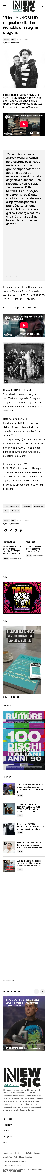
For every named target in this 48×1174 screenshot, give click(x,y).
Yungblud (15, 511)
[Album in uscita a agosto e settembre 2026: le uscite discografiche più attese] (9, 866)
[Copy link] (21, 530)
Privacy (37, 1153)
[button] (4, 6)
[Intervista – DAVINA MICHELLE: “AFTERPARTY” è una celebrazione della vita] (9, 829)
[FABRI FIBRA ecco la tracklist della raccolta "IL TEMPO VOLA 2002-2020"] (13, 550)
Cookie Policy (27, 1153)
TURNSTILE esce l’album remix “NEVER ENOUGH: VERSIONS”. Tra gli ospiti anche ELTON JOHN (28, 808)
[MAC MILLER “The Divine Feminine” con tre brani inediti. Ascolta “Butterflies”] (9, 847)
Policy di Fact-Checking (23, 1157)
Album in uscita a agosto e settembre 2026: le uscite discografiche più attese (29, 863)
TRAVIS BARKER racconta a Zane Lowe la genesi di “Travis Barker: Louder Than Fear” (30, 788)
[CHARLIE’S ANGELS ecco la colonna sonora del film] (34, 550)
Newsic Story (8, 1153)
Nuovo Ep (26, 506)
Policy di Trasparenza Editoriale (14, 1161)
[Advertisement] (24, 252)
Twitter (6, 1130)
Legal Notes (7, 1157)
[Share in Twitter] (10, 530)
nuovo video (38, 506)
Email (5, 1142)
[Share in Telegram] (15, 530)
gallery (6, 39)
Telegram (7, 1136)
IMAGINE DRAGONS (12, 506)
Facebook (7, 1119)
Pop (6, 511)
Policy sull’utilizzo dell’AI (12, 1165)
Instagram (7, 1125)
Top (20, 1048)
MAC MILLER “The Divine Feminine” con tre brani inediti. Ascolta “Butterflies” (30, 845)
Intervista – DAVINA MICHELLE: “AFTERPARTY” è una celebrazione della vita (30, 826)
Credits (17, 1153)
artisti (20, 795)
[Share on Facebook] (5, 530)
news (13, 39)
